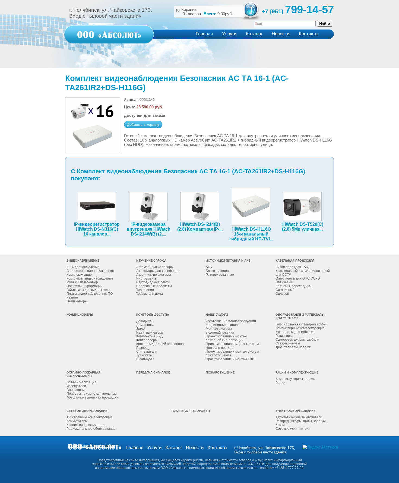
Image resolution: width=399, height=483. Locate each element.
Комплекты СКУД (149, 336)
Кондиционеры (79, 314)
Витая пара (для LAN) (292, 267)
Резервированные (220, 275)
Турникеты (144, 355)
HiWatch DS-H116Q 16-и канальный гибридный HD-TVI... (251, 234)
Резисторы (284, 336)
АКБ (209, 267)
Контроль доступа (152, 314)
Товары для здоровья (190, 410)
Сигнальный (285, 290)
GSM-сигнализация (81, 382)
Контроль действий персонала (160, 344)
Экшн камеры (76, 301)
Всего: (210, 14)
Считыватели (146, 351)
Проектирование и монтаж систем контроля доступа (232, 346)
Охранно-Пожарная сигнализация (83, 374)
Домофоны (144, 325)
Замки (140, 329)
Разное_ (143, 348)
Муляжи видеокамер (82, 282)
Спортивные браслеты (154, 286)
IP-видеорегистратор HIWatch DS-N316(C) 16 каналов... (97, 229)
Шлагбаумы (145, 359)
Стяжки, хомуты (288, 343)
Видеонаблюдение (82, 260)
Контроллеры (146, 340)
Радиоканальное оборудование (91, 429)
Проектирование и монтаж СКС (230, 359)
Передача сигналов (153, 372)
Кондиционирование (222, 325)
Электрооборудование (295, 410)
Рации (280, 383)
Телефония (145, 290)
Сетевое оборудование (86, 410)
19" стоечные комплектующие (89, 417)
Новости (281, 33)
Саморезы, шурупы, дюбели (297, 339)
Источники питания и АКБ (228, 260)
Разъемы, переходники (294, 286)
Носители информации (84, 286)
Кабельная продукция (295, 260)
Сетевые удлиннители (293, 429)
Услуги (229, 33)
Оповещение (76, 390)
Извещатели (76, 386)
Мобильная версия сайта (91, 446)
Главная (204, 33)
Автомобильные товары (154, 267)
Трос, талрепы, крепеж (293, 347)
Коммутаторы (77, 421)
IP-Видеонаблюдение (83, 267)
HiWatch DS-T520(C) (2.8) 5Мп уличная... (302, 226)
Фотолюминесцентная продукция (92, 397)
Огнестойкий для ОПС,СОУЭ (298, 278)
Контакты (308, 33)
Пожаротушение (220, 372)
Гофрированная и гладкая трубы (301, 324)
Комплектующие (79, 275)
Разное (72, 297)
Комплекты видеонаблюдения (89, 278)
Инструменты (146, 278)
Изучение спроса (151, 260)
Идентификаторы (150, 332)
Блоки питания (217, 271)
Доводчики (144, 321)
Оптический (285, 282)
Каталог (254, 33)
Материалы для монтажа (295, 332)
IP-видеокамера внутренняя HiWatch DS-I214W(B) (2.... (148, 229)
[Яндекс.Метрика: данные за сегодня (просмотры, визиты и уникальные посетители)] (320, 447)
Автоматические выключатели (299, 417)
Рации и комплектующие (297, 372)
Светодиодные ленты (153, 282)
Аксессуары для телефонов (157, 271)
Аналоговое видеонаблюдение (90, 271)
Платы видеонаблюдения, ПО (89, 294)
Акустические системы (153, 275)
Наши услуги (217, 314)
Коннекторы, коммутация (85, 425)
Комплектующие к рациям (295, 379)
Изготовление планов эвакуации (231, 321)
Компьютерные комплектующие (300, 328)
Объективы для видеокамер (88, 290)
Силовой (282, 294)
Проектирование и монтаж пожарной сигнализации (226, 338)
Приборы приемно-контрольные (91, 394)
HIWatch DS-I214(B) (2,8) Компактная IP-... (200, 226)
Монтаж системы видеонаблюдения (220, 330)
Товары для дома (149, 294)
